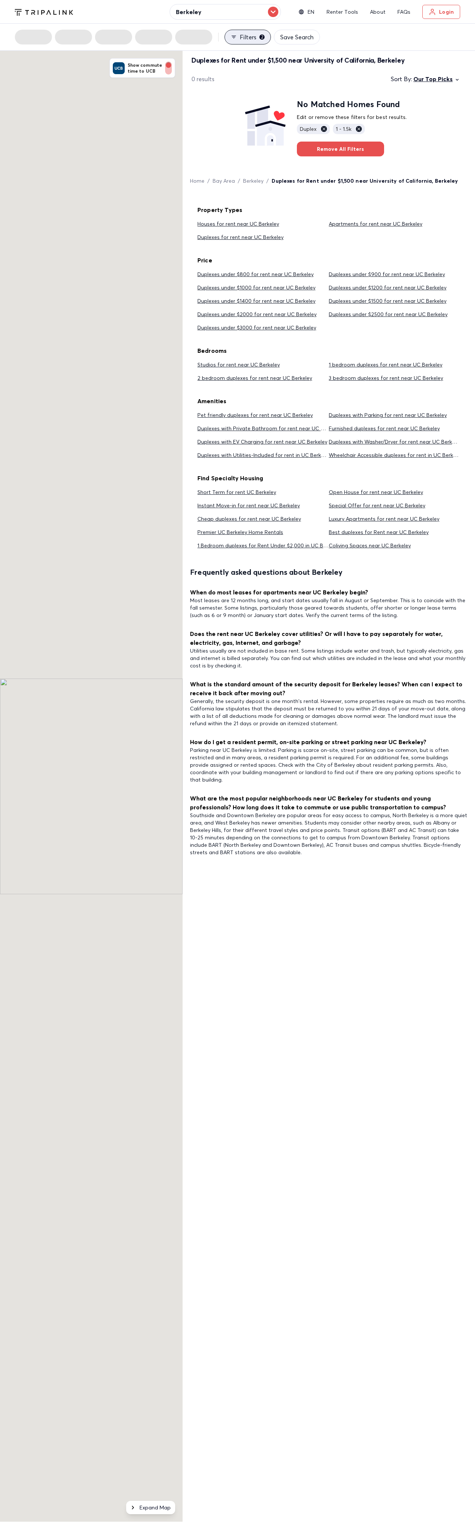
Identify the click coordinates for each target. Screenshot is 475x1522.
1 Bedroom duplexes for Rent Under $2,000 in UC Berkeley (268, 545)
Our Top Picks (433, 79)
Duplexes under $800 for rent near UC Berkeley (255, 274)
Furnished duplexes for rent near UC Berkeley (384, 428)
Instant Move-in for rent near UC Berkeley (248, 505)
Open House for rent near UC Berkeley (376, 492)
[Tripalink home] (44, 11)
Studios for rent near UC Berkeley (238, 364)
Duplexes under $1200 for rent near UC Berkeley (387, 287)
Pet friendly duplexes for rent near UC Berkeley (255, 415)
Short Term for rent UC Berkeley (236, 492)
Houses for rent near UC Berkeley (238, 223)
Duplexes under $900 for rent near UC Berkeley (387, 274)
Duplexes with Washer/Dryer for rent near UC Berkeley (395, 441)
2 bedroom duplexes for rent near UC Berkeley (254, 378)
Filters (251, 37)
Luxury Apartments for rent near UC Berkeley (384, 518)
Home (197, 181)
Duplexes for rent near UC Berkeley (240, 237)
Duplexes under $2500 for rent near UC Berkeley (388, 314)
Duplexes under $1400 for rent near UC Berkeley (256, 301)
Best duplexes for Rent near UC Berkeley (379, 532)
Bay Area (224, 181)
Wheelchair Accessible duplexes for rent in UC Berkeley (396, 455)
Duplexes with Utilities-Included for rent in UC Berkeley (264, 455)
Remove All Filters (340, 149)
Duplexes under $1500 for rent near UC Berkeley (387, 301)
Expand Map (155, 1507)
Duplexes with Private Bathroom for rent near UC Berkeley (269, 428)
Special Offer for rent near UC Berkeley (377, 505)
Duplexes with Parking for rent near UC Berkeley (388, 415)
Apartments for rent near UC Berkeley (375, 223)
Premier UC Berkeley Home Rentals (240, 532)
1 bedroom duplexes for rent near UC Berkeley (385, 364)
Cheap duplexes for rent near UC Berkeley (249, 518)
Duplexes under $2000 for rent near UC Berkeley (257, 314)
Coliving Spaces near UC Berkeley (370, 545)
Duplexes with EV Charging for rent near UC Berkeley (262, 441)
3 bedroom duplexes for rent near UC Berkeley (386, 378)
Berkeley (253, 181)
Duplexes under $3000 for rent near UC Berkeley (256, 327)
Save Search (297, 37)
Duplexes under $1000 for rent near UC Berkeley (256, 287)
